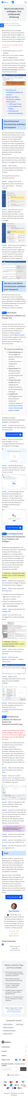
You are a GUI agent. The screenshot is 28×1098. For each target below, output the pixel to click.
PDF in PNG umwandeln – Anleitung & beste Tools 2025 (13, 979)
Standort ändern (8, 1033)
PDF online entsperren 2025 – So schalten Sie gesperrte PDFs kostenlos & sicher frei (14, 973)
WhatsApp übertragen (9, 1030)
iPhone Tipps (19, 1024)
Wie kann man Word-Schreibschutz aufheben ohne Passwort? (13, 99)
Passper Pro (5, 879)
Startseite (6, 23)
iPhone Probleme (8, 1024)
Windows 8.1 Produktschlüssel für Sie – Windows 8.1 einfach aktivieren (14, 998)
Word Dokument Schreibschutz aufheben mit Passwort (14, 92)
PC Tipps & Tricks (14, 23)
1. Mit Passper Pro (13, 104)
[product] (5, 2)
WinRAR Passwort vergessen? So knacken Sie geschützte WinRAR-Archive (14, 992)
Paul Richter (17, 25)
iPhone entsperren (8, 1027)
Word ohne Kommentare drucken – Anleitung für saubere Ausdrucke (12, 985)
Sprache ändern (14, 1075)
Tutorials (4, 1051)
